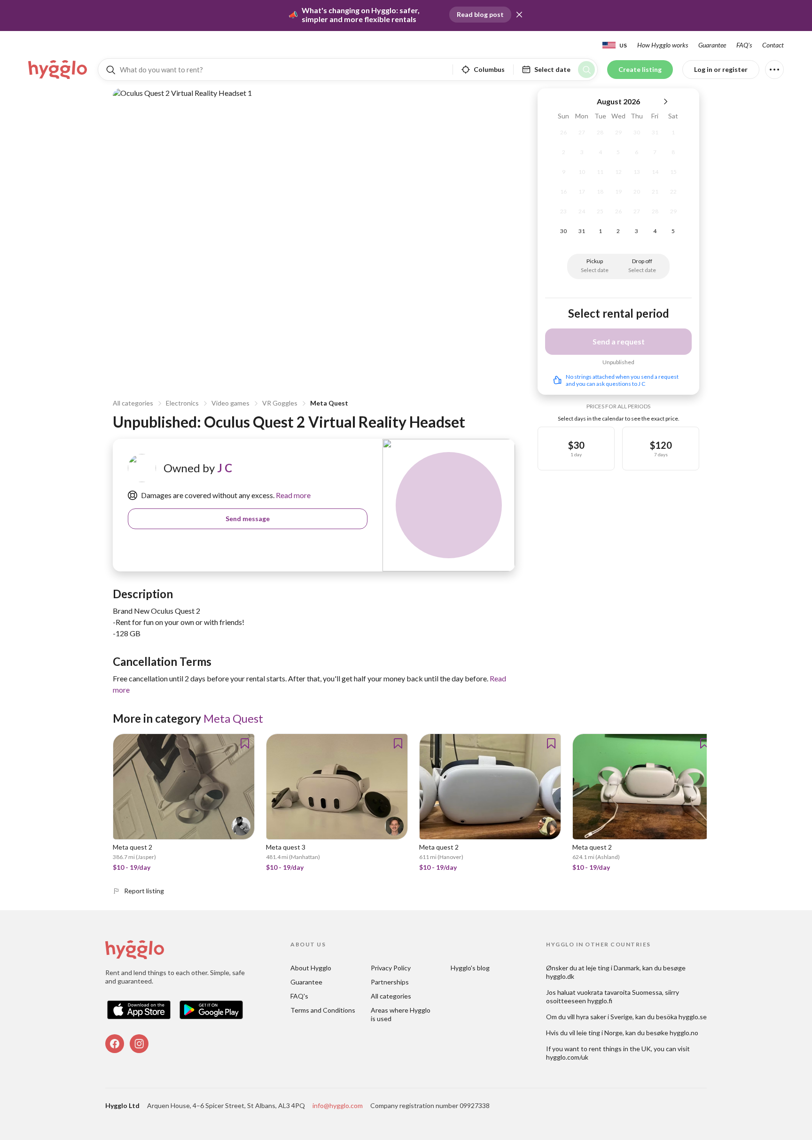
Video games (230, 403)
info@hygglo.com (337, 1105)
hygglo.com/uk (567, 1057)
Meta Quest (329, 403)
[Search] (586, 69)
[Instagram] (139, 1043)
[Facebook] (114, 1043)
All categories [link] (391, 996)
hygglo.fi (599, 1001)
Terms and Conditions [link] (322, 1010)
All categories (133, 403)
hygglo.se (693, 1017)
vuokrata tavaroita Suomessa (619, 992)
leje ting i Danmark (613, 968)
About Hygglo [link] (310, 968)
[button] (519, 14)
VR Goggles (279, 403)
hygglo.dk (560, 976)
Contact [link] (773, 45)
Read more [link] (292, 495)
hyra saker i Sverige (604, 1017)
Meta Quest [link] (233, 718)
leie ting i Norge (600, 1033)
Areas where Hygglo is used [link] (401, 1014)
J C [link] (224, 468)
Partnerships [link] (390, 982)
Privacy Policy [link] (391, 968)
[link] (58, 69)
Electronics (182, 403)
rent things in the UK (620, 1049)
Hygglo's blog (470, 968)
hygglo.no (684, 1033)
